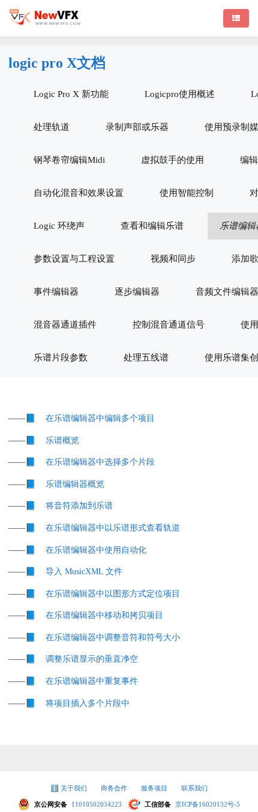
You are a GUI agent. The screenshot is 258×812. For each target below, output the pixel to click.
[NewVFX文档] (45, 23)
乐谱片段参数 (61, 357)
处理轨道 (52, 127)
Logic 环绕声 (59, 226)
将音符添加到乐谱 (79, 505)
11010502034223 (97, 804)
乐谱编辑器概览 (75, 484)
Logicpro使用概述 (180, 94)
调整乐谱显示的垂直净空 (92, 659)
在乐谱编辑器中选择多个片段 (100, 461)
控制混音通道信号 (169, 324)
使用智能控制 (187, 193)
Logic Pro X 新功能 (71, 94)
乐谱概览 (62, 440)
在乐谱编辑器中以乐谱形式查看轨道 (113, 527)
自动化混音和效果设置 (79, 193)
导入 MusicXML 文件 (84, 571)
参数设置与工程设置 (74, 258)
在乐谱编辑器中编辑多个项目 (100, 418)
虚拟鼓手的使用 (172, 160)
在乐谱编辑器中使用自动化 (96, 550)
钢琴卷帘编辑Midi (69, 160)
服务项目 (155, 788)
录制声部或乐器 (137, 127)
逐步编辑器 (137, 291)
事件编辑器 (56, 291)
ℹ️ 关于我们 (69, 788)
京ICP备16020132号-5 (207, 804)
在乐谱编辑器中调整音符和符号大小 (113, 637)
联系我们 (194, 788)
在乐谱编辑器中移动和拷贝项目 (104, 615)
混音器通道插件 (65, 324)
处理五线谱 (146, 357)
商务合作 (115, 788)
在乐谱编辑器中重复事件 (92, 681)
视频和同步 (173, 258)
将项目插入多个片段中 (88, 703)
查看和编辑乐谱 (152, 226)
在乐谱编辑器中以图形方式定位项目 (113, 593)
